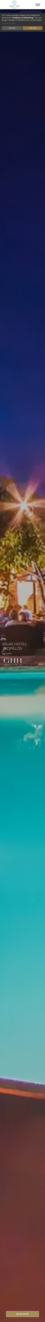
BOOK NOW (22, 1314)
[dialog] (22, 22)
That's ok (32, 28)
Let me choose (8, 23)
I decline (11, 28)
